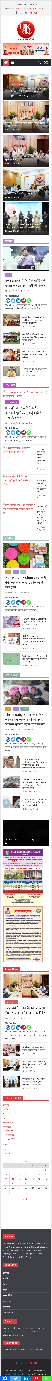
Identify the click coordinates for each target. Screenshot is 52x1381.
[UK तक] (6, 62)
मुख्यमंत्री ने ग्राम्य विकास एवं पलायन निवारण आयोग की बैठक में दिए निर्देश (25, 124)
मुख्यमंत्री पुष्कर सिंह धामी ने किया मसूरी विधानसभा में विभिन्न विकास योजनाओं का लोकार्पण (33, 320)
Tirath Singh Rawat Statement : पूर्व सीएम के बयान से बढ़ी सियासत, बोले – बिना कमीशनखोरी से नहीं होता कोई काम (34, 763)
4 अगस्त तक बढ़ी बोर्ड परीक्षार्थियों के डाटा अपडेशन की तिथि (34, 370)
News (8, 572)
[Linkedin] (18, 300)
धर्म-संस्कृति (9, 1130)
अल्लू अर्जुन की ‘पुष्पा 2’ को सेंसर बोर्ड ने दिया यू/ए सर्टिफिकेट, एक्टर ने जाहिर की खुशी (42, 514)
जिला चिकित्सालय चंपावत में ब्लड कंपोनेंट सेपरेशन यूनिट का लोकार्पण (24, 158)
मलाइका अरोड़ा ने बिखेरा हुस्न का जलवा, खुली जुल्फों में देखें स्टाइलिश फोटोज (42, 484)
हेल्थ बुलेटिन (10, 1135)
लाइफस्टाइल (7, 1127)
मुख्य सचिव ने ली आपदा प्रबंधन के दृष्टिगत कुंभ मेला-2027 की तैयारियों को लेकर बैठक (26, 9)
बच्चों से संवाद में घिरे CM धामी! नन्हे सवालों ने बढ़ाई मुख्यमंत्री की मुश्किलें (25, 283)
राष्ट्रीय (5, 1109)
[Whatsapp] (28, 300)
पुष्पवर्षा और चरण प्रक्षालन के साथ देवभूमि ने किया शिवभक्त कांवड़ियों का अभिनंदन (34, 354)
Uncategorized (11, 84)
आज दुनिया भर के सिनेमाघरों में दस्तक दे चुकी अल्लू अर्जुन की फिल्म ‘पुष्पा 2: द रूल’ (25, 413)
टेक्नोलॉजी (6, 1153)
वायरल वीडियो (24, 709)
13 (26, 1179)
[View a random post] (46, 62)
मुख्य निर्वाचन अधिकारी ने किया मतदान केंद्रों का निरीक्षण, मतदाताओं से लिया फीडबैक (34, 337)
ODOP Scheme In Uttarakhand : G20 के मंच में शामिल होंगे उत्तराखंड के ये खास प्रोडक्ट (33, 640)
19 (19, 1183)
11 (13, 1179)
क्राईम (5, 1149)
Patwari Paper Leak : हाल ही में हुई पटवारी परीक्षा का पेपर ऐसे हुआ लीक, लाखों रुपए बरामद (34, 622)
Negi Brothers (27, 1257)
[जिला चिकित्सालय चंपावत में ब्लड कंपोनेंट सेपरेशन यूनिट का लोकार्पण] (26, 151)
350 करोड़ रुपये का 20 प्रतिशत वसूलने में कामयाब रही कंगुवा (41, 456)
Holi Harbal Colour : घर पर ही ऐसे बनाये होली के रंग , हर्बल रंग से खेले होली (25, 582)
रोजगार (23, 572)
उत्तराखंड (8, 275)
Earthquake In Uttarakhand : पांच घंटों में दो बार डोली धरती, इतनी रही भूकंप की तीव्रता (34, 802)
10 (6, 1179)
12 (19, 1179)
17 (6, 1183)
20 (26, 1183)
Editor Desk (26, 96)
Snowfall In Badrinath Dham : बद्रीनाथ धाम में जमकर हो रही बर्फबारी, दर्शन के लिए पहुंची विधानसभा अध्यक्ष (34, 783)
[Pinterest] (23, 300)
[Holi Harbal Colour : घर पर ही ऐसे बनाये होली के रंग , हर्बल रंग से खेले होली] (26, 555)
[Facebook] (8, 300)
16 (46, 1179)
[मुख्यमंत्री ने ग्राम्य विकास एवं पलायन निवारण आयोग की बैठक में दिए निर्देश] (26, 117)
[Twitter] (13, 300)
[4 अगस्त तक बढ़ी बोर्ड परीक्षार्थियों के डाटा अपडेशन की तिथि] (11, 372)
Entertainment (12, 402)
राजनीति (5, 1113)
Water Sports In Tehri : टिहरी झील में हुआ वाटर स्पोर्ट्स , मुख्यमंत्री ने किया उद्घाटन (34, 659)
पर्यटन (5, 1144)
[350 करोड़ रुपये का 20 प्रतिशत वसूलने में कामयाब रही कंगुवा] (19, 459)
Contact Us (8, 1312)
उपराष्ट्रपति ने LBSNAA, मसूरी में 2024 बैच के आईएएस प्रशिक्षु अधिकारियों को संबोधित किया (23, 226)
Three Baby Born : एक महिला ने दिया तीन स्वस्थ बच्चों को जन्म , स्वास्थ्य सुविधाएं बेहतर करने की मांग (25, 719)
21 (33, 1183)
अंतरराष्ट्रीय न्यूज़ (9, 1122)
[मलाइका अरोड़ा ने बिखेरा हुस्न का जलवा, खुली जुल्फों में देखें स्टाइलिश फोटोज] (19, 488)
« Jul (25, 1199)
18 (13, 1183)
